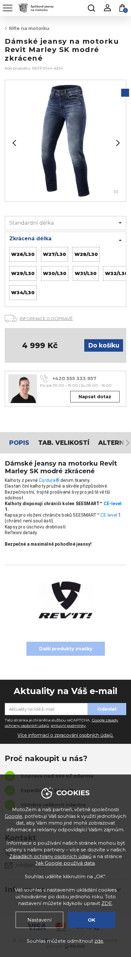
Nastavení (39, 920)
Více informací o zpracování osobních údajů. (65, 735)
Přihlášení (107, 8)
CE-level (113, 503)
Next (117, 143)
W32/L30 (116, 273)
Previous (13, 143)
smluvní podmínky (68, 725)
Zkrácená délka (30, 239)
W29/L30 (23, 273)
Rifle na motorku (29, 28)
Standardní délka (31, 223)
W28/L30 (86, 254)
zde (98, 941)
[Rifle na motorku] (65, 140)
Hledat (91, 8)
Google (13, 816)
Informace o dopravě (46, 318)
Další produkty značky (65, 649)
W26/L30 (23, 254)
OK (91, 920)
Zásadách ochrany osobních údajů (50, 856)
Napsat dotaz (95, 397)
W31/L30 (86, 273)
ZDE (106, 903)
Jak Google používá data (65, 863)
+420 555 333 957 (74, 378)
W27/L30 (54, 254)
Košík (125, 10)
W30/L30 (54, 273)
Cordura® (49, 480)
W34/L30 (23, 292)
